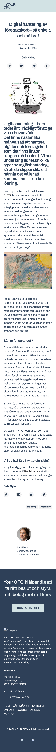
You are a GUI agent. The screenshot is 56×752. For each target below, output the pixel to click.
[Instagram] (33, 740)
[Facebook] (22, 740)
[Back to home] (10, 6)
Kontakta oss (28, 607)
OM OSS (9, 709)
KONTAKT (10, 713)
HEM (7, 705)
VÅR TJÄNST (21, 705)
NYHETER (38, 705)
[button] (50, 6)
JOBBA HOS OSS (28, 709)
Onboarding (45, 507)
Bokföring (31, 507)
